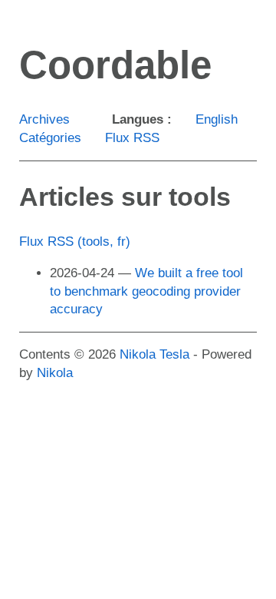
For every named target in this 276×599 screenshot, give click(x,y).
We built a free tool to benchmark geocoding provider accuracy (146, 291)
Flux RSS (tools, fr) (74, 241)
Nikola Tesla (154, 354)
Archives (44, 119)
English (217, 119)
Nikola (55, 373)
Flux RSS (132, 138)
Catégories (50, 138)
